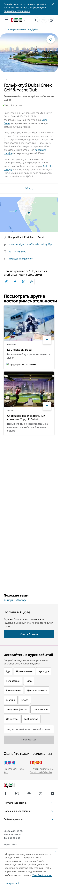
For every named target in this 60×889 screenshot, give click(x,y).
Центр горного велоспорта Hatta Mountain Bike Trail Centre (28, 556)
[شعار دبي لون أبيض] (12, 785)
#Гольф (21, 600)
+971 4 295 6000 (17, 251)
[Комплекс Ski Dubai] (29, 323)
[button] (12, 883)
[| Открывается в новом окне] (17, 793)
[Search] (37, 20)
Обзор (29, 188)
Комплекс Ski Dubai (19, 349)
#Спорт (8, 600)
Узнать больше (29, 583)
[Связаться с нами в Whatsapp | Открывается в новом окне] (7, 282)
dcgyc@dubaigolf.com (21, 258)
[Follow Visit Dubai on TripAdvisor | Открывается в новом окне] (29, 793)
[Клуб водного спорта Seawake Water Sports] (29, 455)
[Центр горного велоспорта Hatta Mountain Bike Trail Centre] (29, 528)
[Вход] (51, 20)
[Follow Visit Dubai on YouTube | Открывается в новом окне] (52, 793)
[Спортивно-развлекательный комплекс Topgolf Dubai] (29, 389)
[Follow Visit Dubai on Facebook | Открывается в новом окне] (5, 793)
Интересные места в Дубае (23, 29)
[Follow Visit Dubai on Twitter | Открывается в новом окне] (40, 793)
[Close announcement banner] (53, 4)
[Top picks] (44, 20)
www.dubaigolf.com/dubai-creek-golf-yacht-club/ (31, 244)
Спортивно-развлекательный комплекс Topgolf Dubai (26, 417)
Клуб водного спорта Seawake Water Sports (26, 483)
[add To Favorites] (50, 39)
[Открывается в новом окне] (15, 282)
